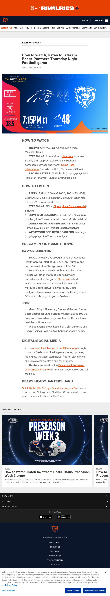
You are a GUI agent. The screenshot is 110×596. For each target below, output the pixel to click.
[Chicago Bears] (55, 529)
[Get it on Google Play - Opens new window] (64, 518)
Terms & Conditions (55, 560)
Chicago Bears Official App (61, 347)
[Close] (106, 572)
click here (67, 156)
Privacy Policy (55, 556)
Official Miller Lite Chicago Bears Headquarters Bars (50, 388)
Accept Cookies (73, 590)
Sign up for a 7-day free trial (69, 206)
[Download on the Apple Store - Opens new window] (45, 517)
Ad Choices (55, 564)
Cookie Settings (8, 590)
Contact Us (55, 547)
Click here (64, 279)
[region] (55, 582)
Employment (55, 551)
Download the (37, 347)
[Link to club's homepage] (5, 19)
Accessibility (55, 542)
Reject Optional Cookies (95, 590)
